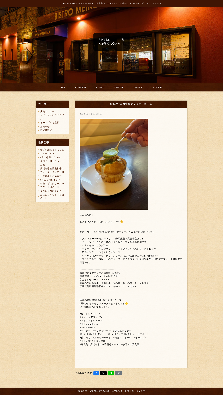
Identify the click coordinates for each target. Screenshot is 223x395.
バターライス (47, 153)
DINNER (119, 87)
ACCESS (157, 87)
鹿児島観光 (46, 130)
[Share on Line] (111, 373)
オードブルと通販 (49, 122)
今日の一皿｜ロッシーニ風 (52, 163)
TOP (63, 87)
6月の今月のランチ (50, 180)
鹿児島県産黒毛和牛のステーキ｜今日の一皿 (52, 170)
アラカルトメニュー (51, 176)
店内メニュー (47, 111)
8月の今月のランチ (50, 157)
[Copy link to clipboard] (118, 373)
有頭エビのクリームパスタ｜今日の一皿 (52, 185)
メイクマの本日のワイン (52, 117)
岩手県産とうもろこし (52, 150)
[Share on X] (103, 373)
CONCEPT (80, 87)
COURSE (138, 87)
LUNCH (100, 87)
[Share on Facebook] (96, 373)
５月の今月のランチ (51, 191)
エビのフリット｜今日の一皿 (52, 196)
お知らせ (45, 126)
